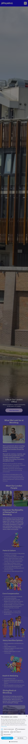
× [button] (26, 716)
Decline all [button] (20, 738)
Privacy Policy (4, 726)
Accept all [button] (7, 738)
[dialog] (14, 729)
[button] (14, 741)
